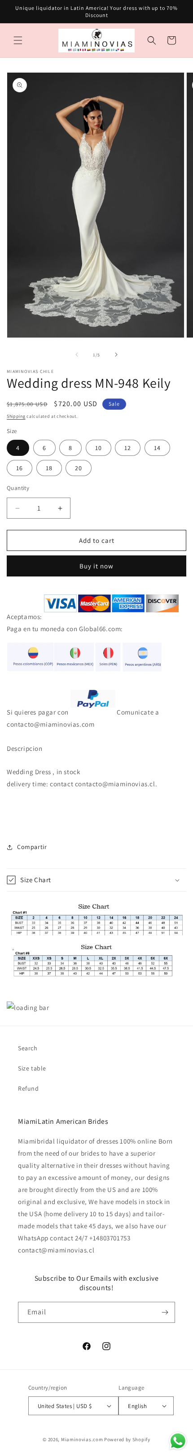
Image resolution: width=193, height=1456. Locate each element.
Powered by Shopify (127, 1439)
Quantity (18, 488)
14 (157, 448)
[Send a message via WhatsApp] (178, 1441)
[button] (18, 40)
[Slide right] (116, 354)
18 (49, 468)
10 (98, 448)
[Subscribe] (165, 1312)
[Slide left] (77, 354)
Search (28, 1048)
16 (19, 468)
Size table (32, 1068)
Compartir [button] (32, 847)
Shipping (16, 416)
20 (78, 468)
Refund (28, 1088)
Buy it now (96, 566)
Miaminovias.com (82, 1439)
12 (127, 448)
